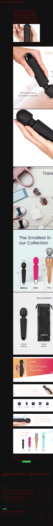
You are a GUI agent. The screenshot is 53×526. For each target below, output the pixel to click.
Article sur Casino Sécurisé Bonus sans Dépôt (12, 496)
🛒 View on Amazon (26, 461)
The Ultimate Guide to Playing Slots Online (12, 500)
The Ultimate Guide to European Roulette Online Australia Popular (18, 490)
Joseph (17, 43)
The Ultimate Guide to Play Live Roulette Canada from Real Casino (18, 493)
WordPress (49, 523)
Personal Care (20, 43)
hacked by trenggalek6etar (12, 2)
